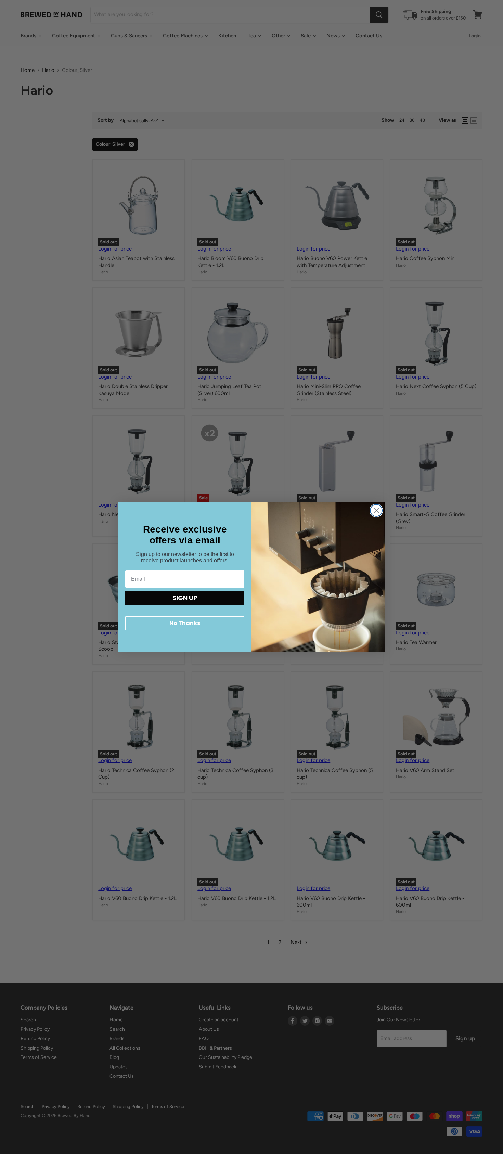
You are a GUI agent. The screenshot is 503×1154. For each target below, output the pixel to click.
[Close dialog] (376, 510)
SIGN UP (184, 597)
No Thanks (184, 623)
